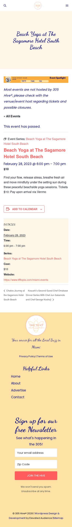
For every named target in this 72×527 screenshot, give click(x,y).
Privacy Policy (27, 356)
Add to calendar (24, 209)
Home (15, 376)
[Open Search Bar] (5, 5)
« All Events (12, 116)
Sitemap (58, 518)
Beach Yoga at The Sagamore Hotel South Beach (32, 258)
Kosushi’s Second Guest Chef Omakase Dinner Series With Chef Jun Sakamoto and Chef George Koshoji (47, 295)
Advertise (18, 390)
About (15, 383)
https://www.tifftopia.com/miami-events (26, 280)
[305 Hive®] (38, 5)
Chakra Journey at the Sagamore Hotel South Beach (14, 295)
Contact (17, 397)
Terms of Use (45, 356)
